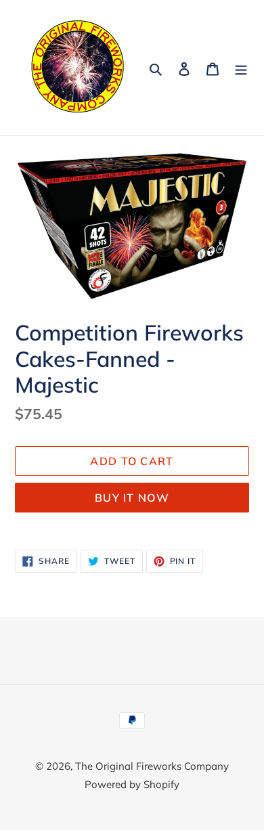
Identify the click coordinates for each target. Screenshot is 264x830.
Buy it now (132, 497)
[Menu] (241, 68)
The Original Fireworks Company (152, 766)
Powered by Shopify (132, 784)
